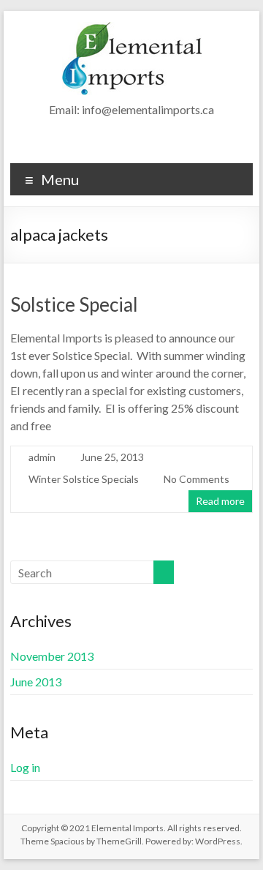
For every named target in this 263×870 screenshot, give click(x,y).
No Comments (196, 479)
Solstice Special (74, 304)
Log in (25, 767)
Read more (220, 501)
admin (42, 457)
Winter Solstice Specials (83, 479)
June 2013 (35, 682)
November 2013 (52, 656)
